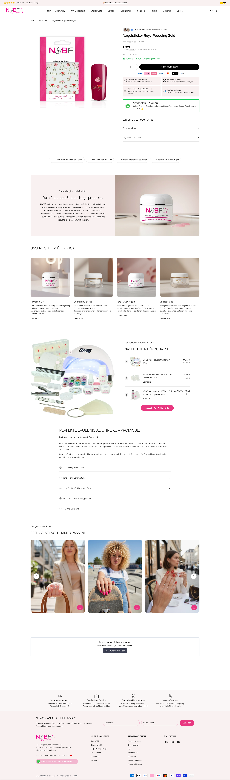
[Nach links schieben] (36, 576)
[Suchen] (211, 11)
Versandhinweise (134, 741)
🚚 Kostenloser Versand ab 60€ (115, 3)
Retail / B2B (95, 756)
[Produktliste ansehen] (80, 607)
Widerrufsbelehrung (135, 760)
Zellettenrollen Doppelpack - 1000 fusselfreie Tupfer (158, 376)
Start (33, 20)
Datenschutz (133, 753)
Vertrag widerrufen (135, 764)
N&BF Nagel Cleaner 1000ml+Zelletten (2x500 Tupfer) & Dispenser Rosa (163, 393)
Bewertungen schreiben (115, 651)
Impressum (132, 756)
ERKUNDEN (35, 318)
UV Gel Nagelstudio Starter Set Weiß (156, 361)
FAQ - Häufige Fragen (99, 749)
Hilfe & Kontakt (96, 745)
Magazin (93, 760)
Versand (132, 49)
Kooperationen (133, 745)
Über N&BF (94, 741)
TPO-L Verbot (95, 753)
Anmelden (187, 723)
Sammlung (43, 20)
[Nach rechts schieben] (194, 576)
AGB (129, 749)
